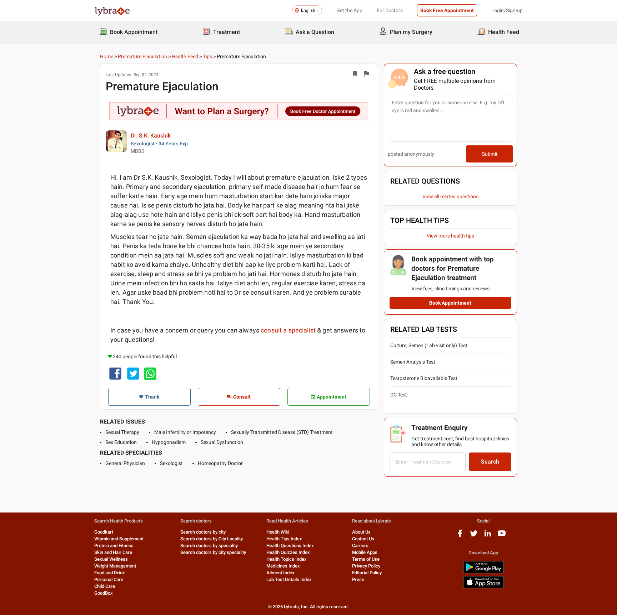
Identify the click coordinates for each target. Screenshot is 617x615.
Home (106, 56)
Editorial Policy (367, 572)
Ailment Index (280, 572)
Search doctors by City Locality (211, 538)
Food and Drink (109, 572)
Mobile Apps (364, 552)
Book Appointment (450, 303)
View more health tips (450, 236)
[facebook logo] (460, 536)
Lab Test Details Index (289, 579)
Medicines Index (283, 566)
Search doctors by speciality (209, 545)
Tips (207, 56)
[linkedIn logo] (487, 536)
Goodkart (103, 532)
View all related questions (450, 196)
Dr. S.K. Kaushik (151, 135)
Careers (360, 545)
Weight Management (115, 566)
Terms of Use (366, 559)
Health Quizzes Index (288, 552)
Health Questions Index (290, 545)
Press (358, 579)
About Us (361, 532)
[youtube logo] (501, 536)
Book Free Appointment (447, 10)
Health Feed (185, 56)
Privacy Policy (366, 566)
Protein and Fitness (114, 545)
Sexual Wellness (111, 559)
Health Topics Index (286, 559)
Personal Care (108, 579)
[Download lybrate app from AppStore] (483, 587)
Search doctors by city (203, 532)
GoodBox (103, 593)
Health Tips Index (284, 538)
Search (490, 461)
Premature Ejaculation (142, 56)
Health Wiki (277, 532)
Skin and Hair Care (113, 552)
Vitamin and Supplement (119, 538)
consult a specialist (288, 330)
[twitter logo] (474, 536)
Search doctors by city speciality (213, 552)
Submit (489, 154)
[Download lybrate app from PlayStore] (483, 572)
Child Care (104, 586)
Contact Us (363, 538)
